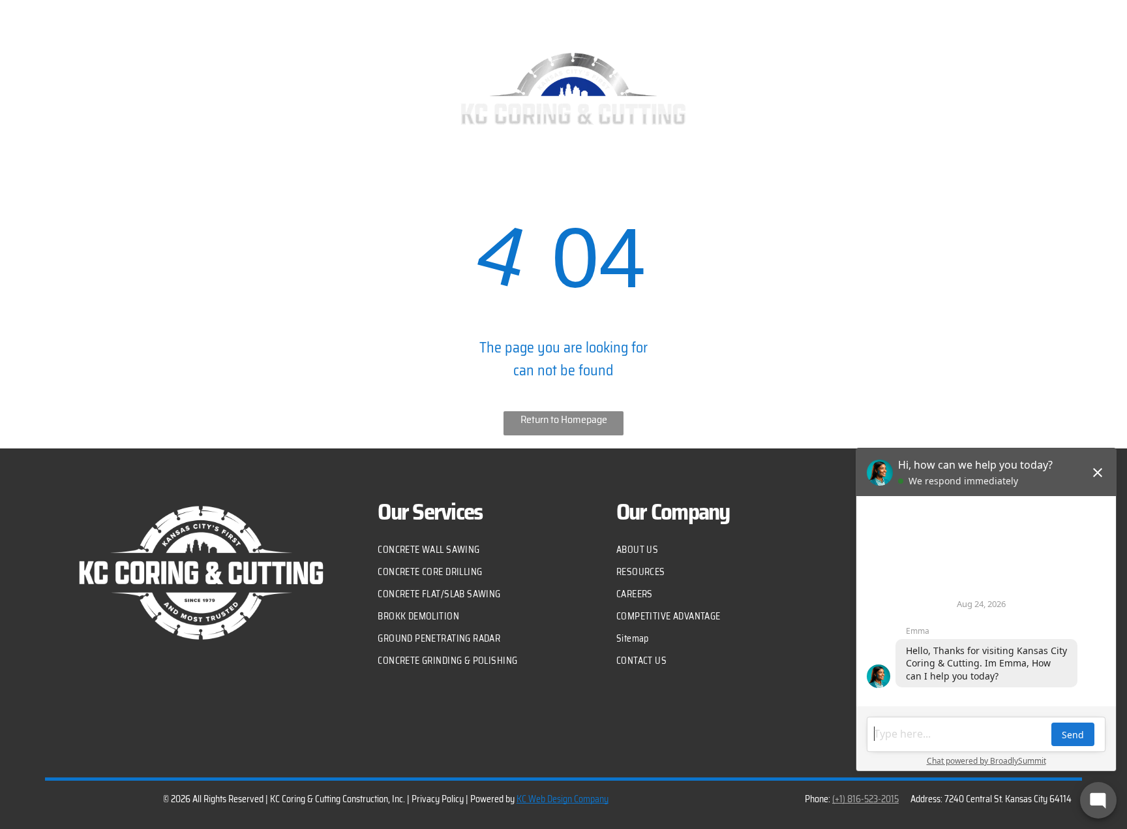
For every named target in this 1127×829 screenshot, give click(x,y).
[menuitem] (94, 114)
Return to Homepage (563, 419)
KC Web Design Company (563, 799)
